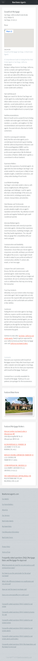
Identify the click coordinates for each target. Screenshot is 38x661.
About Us (5, 510)
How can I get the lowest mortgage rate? (14, 589)
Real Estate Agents (7, 521)
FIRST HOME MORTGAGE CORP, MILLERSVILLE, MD (17, 476)
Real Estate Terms (7, 537)
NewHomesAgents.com (25, 657)
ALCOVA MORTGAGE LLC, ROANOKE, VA (15, 444)
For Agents (5, 499)
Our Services (6, 515)
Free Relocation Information (10, 532)
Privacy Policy (6, 547)
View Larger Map (7, 49)
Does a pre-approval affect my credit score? (15, 595)
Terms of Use (6, 552)
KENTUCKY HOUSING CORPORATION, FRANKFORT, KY (19, 455)
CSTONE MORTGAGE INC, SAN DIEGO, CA (15, 465)
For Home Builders (7, 504)
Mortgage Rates (7, 526)
